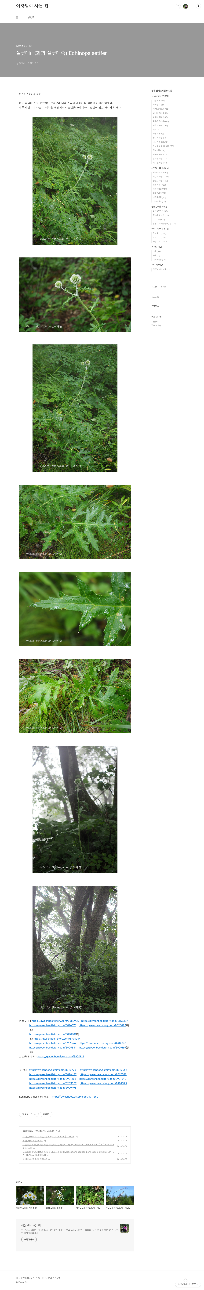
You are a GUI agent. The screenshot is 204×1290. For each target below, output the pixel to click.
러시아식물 (159, 201)
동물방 (156, 247)
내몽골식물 (159, 197)
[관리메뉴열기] (198, 5)
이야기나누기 (160, 229)
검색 (178, 6)
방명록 (31, 17)
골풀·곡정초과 (161, 121)
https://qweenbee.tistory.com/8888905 (55, 1020)
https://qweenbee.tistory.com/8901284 (57, 1038)
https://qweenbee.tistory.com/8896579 (103, 1074)
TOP (185, 1279)
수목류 (159, 105)
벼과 (157, 129)
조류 (157, 251)
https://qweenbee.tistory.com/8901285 (52, 1078)
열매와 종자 (160, 113)
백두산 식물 (160, 172)
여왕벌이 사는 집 (32, 6)
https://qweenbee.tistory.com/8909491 (52, 1087)
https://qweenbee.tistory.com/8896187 (104, 1020)
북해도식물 (160, 189)
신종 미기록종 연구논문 (164, 223)
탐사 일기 (159, 233)
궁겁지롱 (159, 219)
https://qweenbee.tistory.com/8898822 (102, 1025)
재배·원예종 (160, 163)
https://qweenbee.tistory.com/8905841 (52, 1047)
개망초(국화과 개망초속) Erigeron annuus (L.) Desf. (48, 1136)
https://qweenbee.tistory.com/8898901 (52, 1034)
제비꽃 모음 (160, 154)
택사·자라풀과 (160, 142)
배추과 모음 (160, 125)
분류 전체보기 (161, 90)
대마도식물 (159, 193)
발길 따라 (159, 237)
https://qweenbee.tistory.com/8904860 (102, 1043)
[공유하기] (31, 1114)
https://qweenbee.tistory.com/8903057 (52, 1083)
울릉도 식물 (160, 181)
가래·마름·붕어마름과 (163, 146)
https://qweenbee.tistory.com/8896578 (52, 1025)
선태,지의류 (159, 138)
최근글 (154, 286)
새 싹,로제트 (161, 109)
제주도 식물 (161, 176)
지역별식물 (160, 168)
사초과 (158, 134)
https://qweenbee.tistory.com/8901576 (52, 1043)
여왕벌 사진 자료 (161, 269)
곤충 (156, 255)
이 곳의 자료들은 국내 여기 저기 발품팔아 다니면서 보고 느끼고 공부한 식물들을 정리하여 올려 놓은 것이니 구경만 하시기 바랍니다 (70, 1231)
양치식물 (159, 150)
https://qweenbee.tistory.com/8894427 (52, 1074)
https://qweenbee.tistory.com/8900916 (60, 1056)
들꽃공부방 (159, 206)
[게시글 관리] (35, 1114)
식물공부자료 (160, 211)
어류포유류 (159, 259)
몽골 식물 (159, 185)
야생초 (38, 1130)
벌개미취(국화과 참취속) (34, 1159)
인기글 (163, 286)
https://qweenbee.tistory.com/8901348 (102, 1078)
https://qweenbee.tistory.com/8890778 (52, 1069)
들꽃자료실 (28, 1130)
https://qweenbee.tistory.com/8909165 (102, 1047)
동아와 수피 (160, 117)
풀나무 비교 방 (161, 215)
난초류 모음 (160, 158)
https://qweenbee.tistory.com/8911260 (75, 1096)
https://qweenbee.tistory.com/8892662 (103, 1069)
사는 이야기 (160, 241)
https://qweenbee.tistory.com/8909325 (103, 1083)
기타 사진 (157, 265)
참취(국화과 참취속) (32, 1140)
